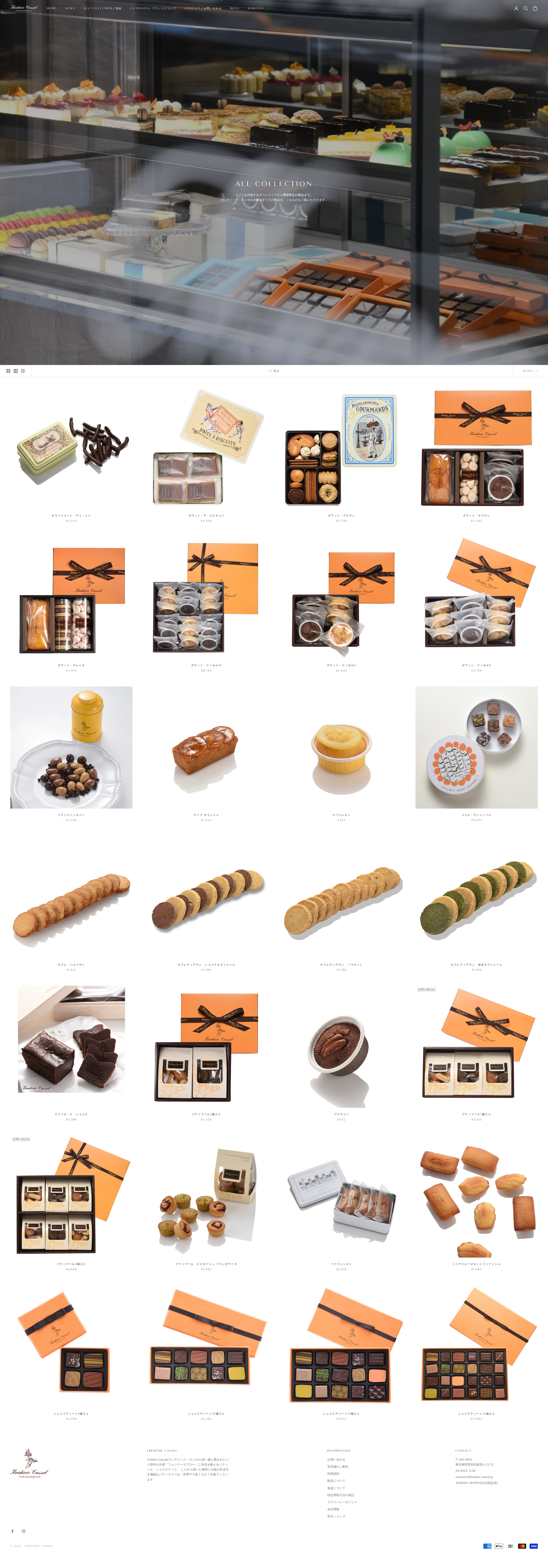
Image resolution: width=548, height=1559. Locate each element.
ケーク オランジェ (206, 815)
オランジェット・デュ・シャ (71, 515)
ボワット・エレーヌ (71, 665)
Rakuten (256, 8)
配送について (336, 1481)
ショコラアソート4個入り (71, 1413)
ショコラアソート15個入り (341, 1413)
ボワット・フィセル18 (206, 665)
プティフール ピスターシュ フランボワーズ (206, 1264)
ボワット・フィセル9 (476, 665)
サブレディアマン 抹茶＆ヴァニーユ (476, 964)
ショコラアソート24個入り (476, 1413)
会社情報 (333, 1509)
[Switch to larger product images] (8, 371)
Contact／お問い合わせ (203, 8)
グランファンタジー (71, 815)
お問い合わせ (336, 1460)
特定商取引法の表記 (340, 1495)
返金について (336, 1488)
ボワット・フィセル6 (341, 665)
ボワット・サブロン (476, 515)
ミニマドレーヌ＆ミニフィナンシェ (476, 1264)
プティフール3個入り (476, 1114)
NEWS (70, 8)
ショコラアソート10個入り (206, 1413)
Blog (234, 8)
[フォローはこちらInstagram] (23, 1531)
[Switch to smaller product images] (16, 371)
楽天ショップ (336, 1516)
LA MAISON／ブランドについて (153, 8)
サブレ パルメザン (71, 964)
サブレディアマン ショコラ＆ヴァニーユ (206, 964)
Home (52, 8)
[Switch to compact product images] (23, 371)
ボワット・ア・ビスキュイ (206, 515)
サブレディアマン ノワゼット (341, 964)
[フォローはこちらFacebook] (12, 1531)
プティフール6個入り (71, 1264)
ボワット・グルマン (341, 515)
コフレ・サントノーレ (477, 815)
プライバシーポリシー (342, 1502)
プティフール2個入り (206, 1114)
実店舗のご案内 (337, 1467)
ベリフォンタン (341, 1264)
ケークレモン (341, 815)
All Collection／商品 (102, 8)
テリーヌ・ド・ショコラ (71, 1114)
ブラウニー (341, 1114)
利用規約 (333, 1474)
